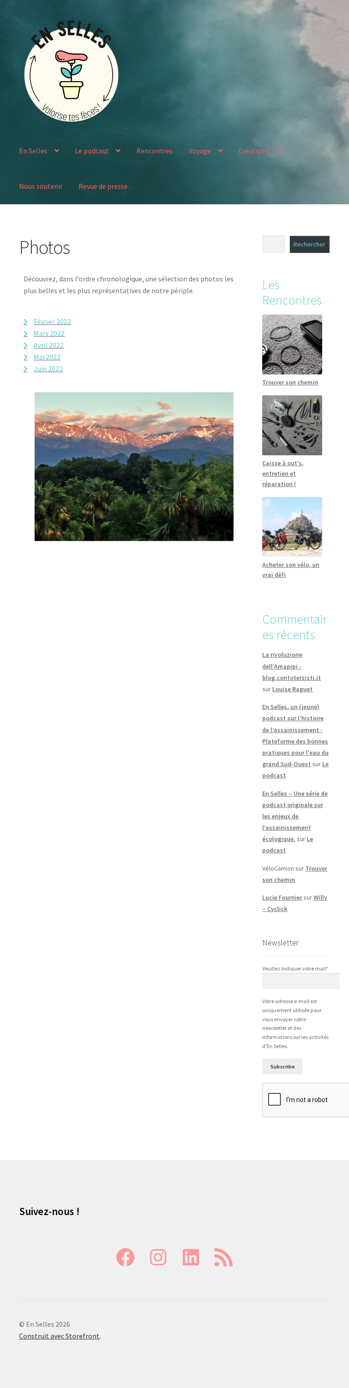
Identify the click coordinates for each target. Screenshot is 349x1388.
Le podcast (92, 150)
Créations (254, 150)
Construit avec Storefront (59, 1335)
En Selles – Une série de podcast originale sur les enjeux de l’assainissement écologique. (295, 816)
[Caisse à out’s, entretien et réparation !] (292, 425)
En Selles (33, 150)
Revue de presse (103, 186)
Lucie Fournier (282, 897)
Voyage (200, 150)
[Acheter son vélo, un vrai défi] (292, 526)
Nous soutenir (41, 186)
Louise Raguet (292, 689)
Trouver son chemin (290, 382)
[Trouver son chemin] (292, 344)
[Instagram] (158, 1257)
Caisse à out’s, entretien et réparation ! (283, 473)
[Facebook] (125, 1257)
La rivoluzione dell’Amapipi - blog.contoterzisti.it (291, 665)
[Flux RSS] (223, 1257)
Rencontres (154, 150)
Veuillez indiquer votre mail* (295, 968)
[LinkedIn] (191, 1257)
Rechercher (309, 244)
